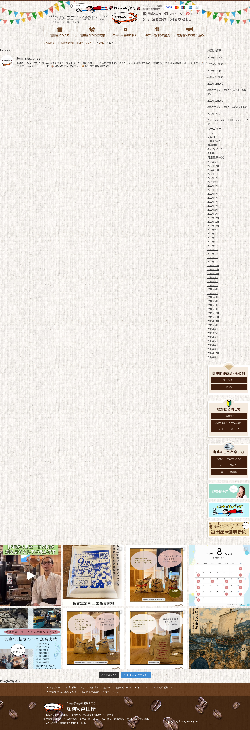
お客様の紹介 (214, 141)
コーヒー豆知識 (229, 472)
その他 (229, 386)
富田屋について (76, 687)
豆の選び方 (228, 416)
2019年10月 (213, 273)
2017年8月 (212, 357)
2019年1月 (212, 309)
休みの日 (211, 137)
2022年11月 (213, 170)
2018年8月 (212, 329)
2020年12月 (213, 217)
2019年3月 (212, 301)
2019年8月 (212, 281)
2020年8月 (212, 233)
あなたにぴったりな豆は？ (228, 422)
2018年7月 (212, 333)
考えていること (215, 149)
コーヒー (211, 133)
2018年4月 (212, 345)
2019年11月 (213, 269)
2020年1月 (212, 261)
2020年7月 (212, 237)
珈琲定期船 (213, 145)
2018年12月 (213, 313)
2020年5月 (212, 245)
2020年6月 (212, 241)
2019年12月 (213, 265)
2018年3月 (212, 349)
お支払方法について (166, 687)
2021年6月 (212, 194)
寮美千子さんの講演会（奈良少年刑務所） (228, 107)
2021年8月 (212, 186)
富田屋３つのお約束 (100, 687)
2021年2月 (212, 210)
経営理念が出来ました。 (219, 77)
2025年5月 (212, 162)
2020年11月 (213, 222)
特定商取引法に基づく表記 (62, 691)
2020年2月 (212, 257)
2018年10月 (213, 321)
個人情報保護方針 (90, 691)
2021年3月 (212, 206)
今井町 (210, 153)
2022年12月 (213, 166)
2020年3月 (212, 253)
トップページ (56, 687)
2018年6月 (212, 337)
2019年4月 (212, 297)
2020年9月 (212, 229)
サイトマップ (112, 691)
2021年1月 (212, 214)
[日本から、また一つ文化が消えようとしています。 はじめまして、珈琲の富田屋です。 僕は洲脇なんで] (30, 575)
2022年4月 (212, 174)
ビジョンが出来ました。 (219, 64)
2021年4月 (212, 202)
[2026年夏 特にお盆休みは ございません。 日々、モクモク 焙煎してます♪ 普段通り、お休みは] (219, 575)
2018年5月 (212, 341)
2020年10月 (213, 225)
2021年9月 (212, 182)
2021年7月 (212, 190)
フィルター (228, 380)
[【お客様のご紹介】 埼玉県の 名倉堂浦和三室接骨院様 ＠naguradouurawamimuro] (93, 575)
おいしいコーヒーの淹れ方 (228, 458)
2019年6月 (212, 289)
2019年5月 (212, 293)
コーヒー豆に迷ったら (229, 429)
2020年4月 (212, 249)
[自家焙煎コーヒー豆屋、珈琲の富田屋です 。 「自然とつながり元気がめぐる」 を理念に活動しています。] (156, 575)
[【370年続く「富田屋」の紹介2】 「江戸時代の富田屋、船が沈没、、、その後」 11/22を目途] (219, 638)
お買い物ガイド (123, 687)
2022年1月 (212, 178)
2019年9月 (212, 277)
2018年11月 (213, 317)
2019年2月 (212, 305)
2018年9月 (212, 325)
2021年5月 (212, 198)
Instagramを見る (10, 681)
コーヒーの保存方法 (229, 465)
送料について (144, 687)
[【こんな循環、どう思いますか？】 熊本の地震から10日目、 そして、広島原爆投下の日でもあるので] (30, 638)
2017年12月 (213, 353)
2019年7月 (212, 285)
